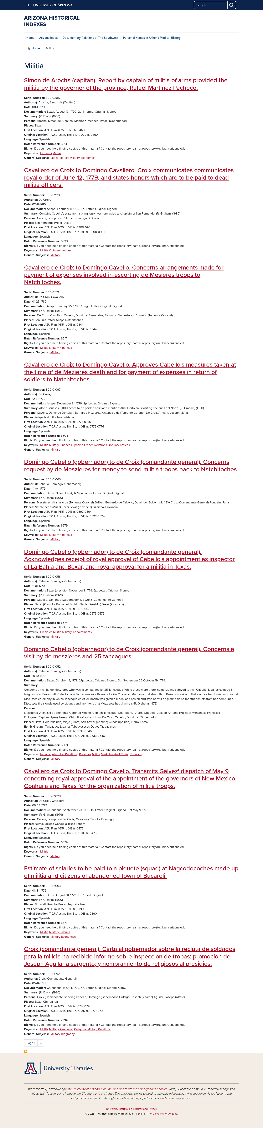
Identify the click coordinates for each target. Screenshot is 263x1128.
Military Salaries (59, 932)
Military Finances (60, 348)
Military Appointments (77, 632)
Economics (87, 158)
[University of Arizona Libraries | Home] (58, 1068)
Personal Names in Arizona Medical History (152, 38)
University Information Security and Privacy (131, 1109)
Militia (57, 153)
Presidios (46, 632)
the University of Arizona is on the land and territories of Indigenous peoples (117, 1089)
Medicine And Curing (115, 754)
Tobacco (136, 754)
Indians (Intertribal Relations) (59, 754)
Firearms (46, 153)
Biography (68, 1034)
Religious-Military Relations (92, 1029)
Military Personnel (61, 1029)
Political (64, 158)
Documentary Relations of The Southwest (90, 38)
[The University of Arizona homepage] (49, 5)
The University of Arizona (162, 1113)
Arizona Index (48, 38)
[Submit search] (232, 5)
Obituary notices (60, 250)
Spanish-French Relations (90, 445)
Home (30, 38)
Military (75, 158)
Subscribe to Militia (25, 1051)
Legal (54, 158)
